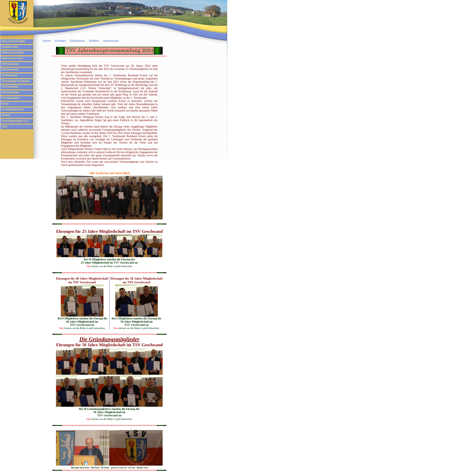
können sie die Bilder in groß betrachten (111, 266)
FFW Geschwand (10, 64)
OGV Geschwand (10, 92)
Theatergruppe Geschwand (15, 81)
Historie (6, 115)
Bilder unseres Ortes (12, 58)
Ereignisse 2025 (10, 47)
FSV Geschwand (10, 69)
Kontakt (60, 40)
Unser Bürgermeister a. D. (15, 121)
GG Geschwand (9, 75)
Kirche (5, 104)
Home (47, 40)
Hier (89, 266)
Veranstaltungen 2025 (13, 109)
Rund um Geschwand (12, 52)
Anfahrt (94, 40)
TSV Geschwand (10, 87)
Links (4, 126)
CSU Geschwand (10, 98)
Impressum (110, 40)
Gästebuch (77, 40)
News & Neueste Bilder (13, 41)
